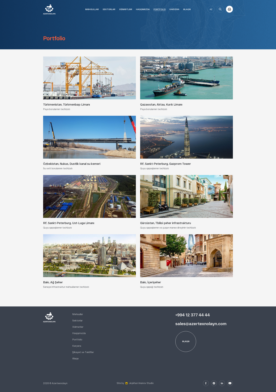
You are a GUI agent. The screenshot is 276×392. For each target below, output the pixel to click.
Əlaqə (187, 9)
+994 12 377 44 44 (192, 314)
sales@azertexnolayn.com (201, 323)
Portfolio (160, 9)
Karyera (174, 9)
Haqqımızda (143, 9)
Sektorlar (109, 9)
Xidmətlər (125, 9)
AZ (211, 9)
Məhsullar (92, 9)
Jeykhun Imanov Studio (141, 383)
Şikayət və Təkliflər (83, 352)
